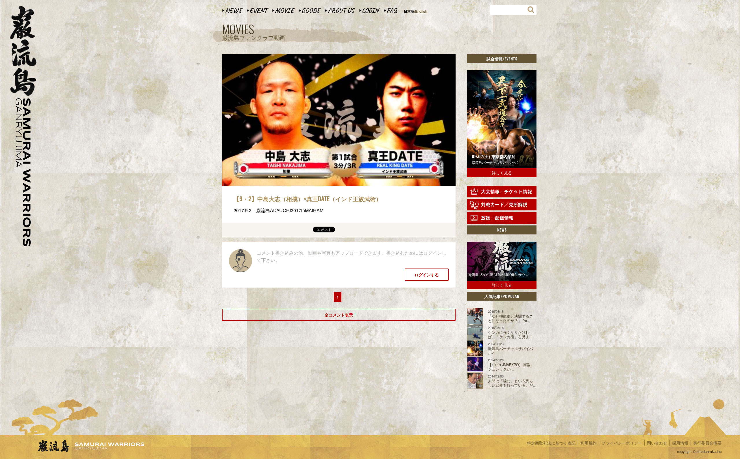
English (421, 11)
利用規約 (588, 443)
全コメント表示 (339, 315)
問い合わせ (657, 443)
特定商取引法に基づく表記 (551, 443)
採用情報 (680, 443)
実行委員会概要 (707, 443)
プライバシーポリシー (622, 443)
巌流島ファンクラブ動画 (254, 32)
